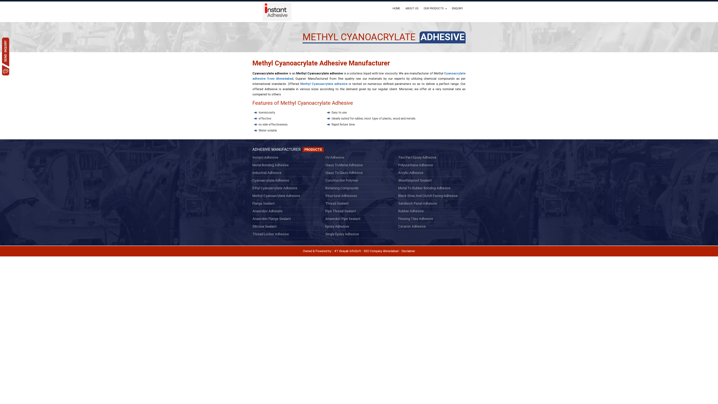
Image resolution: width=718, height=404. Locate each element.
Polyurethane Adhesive (415, 165)
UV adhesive (334, 157)
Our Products (434, 8)
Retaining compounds (342, 188)
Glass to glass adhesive (344, 173)
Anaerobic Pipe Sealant (342, 219)
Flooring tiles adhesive (415, 219)
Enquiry (457, 8)
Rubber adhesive (411, 211)
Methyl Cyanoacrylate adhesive (276, 196)
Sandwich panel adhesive (417, 203)
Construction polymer (341, 180)
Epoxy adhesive (337, 226)
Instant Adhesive (265, 157)
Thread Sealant (337, 203)
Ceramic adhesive (412, 226)
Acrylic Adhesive (410, 173)
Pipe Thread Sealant (340, 211)
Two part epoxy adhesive (417, 157)
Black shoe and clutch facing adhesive (428, 196)
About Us (411, 8)
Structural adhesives (341, 196)
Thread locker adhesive (270, 234)
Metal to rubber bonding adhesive (424, 188)
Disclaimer (408, 251)
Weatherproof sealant (415, 180)
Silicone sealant (264, 226)
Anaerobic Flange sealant (271, 219)
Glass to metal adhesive (344, 165)
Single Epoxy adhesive (342, 234)
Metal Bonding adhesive (270, 165)
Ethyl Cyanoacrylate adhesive (274, 188)
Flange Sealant (263, 203)
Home (396, 8)
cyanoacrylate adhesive (270, 180)
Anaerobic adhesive (267, 211)
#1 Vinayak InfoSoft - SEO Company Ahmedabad (366, 251)
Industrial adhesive (266, 173)
